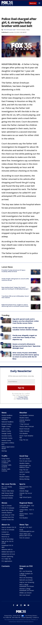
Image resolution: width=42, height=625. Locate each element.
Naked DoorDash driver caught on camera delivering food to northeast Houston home (15, 305)
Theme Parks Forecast (26, 426)
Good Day (23, 456)
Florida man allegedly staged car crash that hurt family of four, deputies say (25, 337)
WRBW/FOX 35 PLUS (8, 554)
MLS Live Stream (24, 595)
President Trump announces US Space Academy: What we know (13, 270)
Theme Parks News (8, 491)
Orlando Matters (7, 513)
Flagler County (6, 426)
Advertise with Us (7, 549)
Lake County (5, 429)
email (28, 605)
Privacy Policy (23, 397)
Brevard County (6, 424)
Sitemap (4, 451)
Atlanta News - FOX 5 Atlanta (26, 514)
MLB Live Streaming (25, 578)
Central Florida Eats (8, 519)
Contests (6, 566)
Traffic (4, 456)
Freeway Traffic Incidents (6, 466)
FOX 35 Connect (24, 538)
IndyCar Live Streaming (26, 582)
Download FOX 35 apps (7, 546)
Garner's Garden (24, 472)
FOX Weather (23, 433)
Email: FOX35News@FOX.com (26, 530)
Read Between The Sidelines (25, 487)
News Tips (23, 524)
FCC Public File (6, 559)
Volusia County (6, 440)
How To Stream (7, 506)
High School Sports (25, 497)
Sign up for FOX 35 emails (7, 542)
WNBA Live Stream (25, 593)
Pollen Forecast (24, 431)
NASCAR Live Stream (26, 580)
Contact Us (5, 532)
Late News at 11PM (8, 515)
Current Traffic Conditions (6, 462)
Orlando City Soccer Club (25, 494)
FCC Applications (7, 561)
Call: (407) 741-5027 (25, 527)
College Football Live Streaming (26, 574)
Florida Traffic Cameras (6, 470)
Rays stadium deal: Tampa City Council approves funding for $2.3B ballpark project (15, 288)
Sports (22, 484)
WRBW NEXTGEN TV (8, 552)
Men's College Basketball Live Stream (26, 585)
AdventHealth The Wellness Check (25, 466)
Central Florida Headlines (6, 418)
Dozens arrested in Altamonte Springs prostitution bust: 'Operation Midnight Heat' (26, 346)
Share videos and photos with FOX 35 (25, 534)
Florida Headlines (7, 415)
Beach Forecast (24, 429)
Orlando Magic (24, 491)
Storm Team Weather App (26, 436)
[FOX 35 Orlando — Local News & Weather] (7, 3)
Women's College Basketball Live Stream (26, 589)
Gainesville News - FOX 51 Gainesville (26, 506)
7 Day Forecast (24, 424)
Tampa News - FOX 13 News (26, 510)
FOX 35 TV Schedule (8, 508)
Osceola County (7, 436)
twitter (17, 605)
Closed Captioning (7, 556)
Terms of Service (22, 399)
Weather (23, 412)
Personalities (6, 534)
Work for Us (5, 537)
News (28, 30)
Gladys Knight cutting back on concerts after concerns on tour (15, 279)
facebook (13, 605)
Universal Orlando (7, 498)
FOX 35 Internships (7, 539)
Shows (4, 503)
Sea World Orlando (7, 495)
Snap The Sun (23, 440)
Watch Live (33, 3)
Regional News (26, 503)
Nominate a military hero (8, 443)
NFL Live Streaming (25, 571)
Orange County (6, 433)
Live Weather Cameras (26, 415)
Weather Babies (24, 463)
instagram (21, 605)
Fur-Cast (22, 474)
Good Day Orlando (7, 510)
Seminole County (7, 438)
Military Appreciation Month (8, 447)
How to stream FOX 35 (9, 527)
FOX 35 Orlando (21, 30)
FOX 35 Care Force (25, 461)
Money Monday (24, 479)
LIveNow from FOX (8, 517)
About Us (6, 524)
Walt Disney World (7, 493)
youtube (24, 605)
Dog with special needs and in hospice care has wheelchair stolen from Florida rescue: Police (26, 321)
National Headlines (7, 422)
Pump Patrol (5, 459)
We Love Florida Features (7, 487)
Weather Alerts (24, 418)
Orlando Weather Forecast (24, 421)
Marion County (6, 431)
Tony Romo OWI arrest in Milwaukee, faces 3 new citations (15, 296)
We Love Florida (24, 459)
